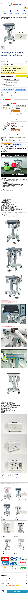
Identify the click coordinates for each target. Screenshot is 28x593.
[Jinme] (23, 568)
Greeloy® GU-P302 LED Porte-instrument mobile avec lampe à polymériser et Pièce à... (6, 552)
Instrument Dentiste (17, 588)
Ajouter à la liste (24, 61)
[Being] (5, 559)
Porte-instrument (13, 16)
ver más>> (14, 571)
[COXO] (14, 559)
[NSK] (14, 563)
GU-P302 (18, 398)
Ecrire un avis (15, 61)
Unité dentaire (6, 16)
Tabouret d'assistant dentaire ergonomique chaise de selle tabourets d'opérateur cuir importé (14, 477)
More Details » (13, 120)
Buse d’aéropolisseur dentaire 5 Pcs (8, 133)
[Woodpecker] (23, 563)
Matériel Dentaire (10, 474)
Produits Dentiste (17, 474)
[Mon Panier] (3, 591)
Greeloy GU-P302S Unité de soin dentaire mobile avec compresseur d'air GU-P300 (20, 517)
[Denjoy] (23, 559)
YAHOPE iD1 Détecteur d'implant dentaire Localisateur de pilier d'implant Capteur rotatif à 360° (14, 479)
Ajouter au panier (17, 591)
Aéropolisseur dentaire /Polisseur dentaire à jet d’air (11, 113)
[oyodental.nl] (14, 586)
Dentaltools (24, 59)
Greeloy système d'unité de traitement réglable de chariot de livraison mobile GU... (20, 535)
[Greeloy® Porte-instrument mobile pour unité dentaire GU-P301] (20, 544)
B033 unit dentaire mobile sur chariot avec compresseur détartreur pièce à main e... (6, 500)
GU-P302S (23, 398)
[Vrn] (14, 568)
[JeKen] (5, 563)
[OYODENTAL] (23, 585)
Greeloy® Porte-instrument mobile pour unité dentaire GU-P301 (20, 551)
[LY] (5, 568)
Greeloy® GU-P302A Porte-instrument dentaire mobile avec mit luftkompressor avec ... (6, 535)
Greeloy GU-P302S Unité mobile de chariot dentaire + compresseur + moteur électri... (20, 500)
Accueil (2, 16)
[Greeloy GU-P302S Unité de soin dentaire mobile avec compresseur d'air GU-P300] (20, 510)
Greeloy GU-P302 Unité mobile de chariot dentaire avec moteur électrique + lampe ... (7, 517)
